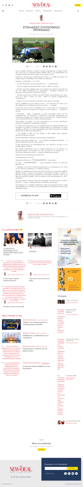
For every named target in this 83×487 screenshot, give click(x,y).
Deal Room (29, 10)
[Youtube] (9, 5)
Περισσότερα (58, 10)
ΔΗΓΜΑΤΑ (32, 251)
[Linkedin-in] (12, 5)
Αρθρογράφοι (47, 10)
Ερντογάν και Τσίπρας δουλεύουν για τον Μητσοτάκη (71, 311)
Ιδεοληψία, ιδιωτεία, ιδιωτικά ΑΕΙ (13, 306)
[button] (78, 11)
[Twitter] (6, 5)
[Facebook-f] (3, 5)
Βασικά (21, 10)
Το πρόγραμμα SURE (71, 375)
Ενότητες (38, 10)
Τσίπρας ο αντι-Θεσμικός (72, 300)
